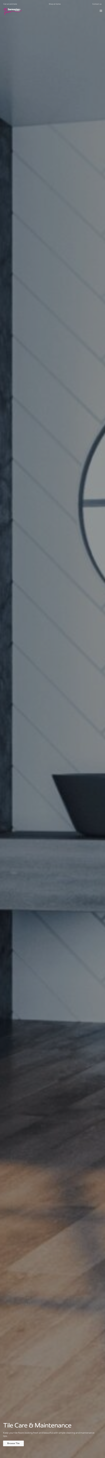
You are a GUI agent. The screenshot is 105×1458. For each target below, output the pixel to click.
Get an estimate (10, 4)
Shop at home (55, 4)
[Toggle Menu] (100, 10)
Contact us (97, 4)
